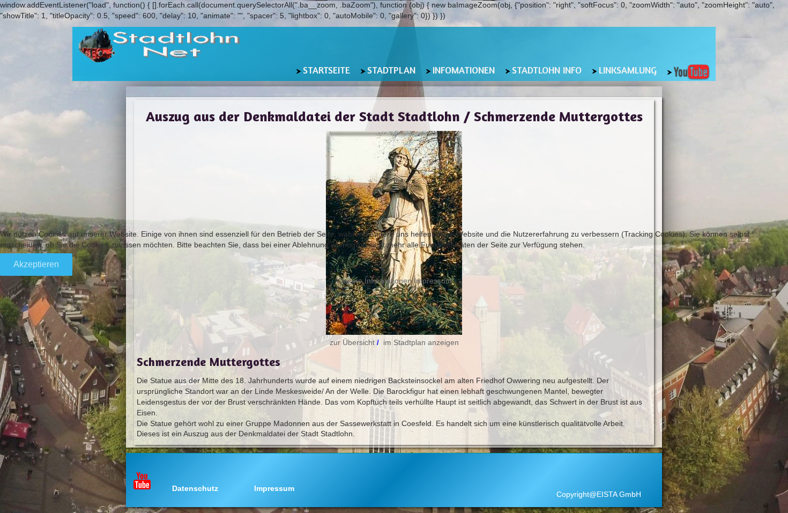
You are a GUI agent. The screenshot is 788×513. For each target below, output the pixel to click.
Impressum (433, 280)
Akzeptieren (36, 264)
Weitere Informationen (374, 280)
